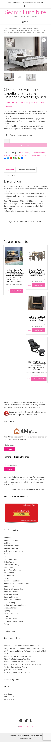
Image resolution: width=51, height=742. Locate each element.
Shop (10, 3)
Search (9, 469)
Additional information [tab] (26, 169)
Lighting (7, 610)
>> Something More (11, 679)
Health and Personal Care (13, 589)
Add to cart (25, 145)
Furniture (26, 28)
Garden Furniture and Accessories (16, 583)
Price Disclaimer (23, 736)
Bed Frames (33, 30)
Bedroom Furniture (37, 153)
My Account (17, 3)
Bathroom (8, 537)
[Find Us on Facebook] (21, 720)
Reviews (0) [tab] (10, 175)
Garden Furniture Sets (12, 586)
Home (5, 28)
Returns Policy (36, 736)
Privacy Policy (25, 739)
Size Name (10, 135)
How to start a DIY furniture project (17, 656)
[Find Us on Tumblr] (31, 720)
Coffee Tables (9, 562)
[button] (44, 40)
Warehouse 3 (9, 699)
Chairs (6, 556)
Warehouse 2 (9, 697)
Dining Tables (9, 573)
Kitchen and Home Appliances (15, 605)
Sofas (6, 616)
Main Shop (8, 694)
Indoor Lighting (9, 602)
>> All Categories (10, 631)
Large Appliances (10, 608)
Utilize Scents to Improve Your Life (17, 659)
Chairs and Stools (10, 559)
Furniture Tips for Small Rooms (16, 667)
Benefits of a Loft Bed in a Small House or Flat (21, 646)
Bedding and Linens (11, 546)
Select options (39, 379)
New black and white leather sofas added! (25, 489)
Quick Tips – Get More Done (15, 670)
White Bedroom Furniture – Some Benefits (20, 661)
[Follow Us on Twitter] (26, 720)
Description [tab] (9, 169)
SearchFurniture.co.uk (26, 726)
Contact (40, 3)
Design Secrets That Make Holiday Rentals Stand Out (24, 648)
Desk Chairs (8, 567)
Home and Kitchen (15, 28)
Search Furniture (25, 12)
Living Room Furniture (12, 613)
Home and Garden (11, 594)
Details (9, 106)
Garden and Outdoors (12, 581)
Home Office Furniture (12, 600)
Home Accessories (11, 591)
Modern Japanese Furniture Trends (17, 672)
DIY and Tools (9, 575)
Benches (7, 554)
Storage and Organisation (13, 621)
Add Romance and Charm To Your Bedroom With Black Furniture (25, 652)
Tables (6, 624)
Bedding (7, 543)
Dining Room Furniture (12, 570)
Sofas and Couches (11, 619)
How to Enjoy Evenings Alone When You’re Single (22, 664)
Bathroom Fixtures (11, 540)
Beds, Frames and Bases (20, 30)
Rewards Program (29, 3)
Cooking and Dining (11, 564)
